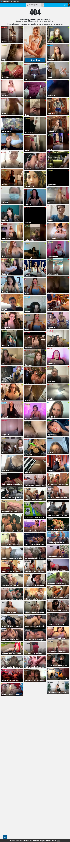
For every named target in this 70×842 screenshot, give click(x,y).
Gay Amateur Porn (15, 1)
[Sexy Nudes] (35, 62)
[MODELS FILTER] (65, 5)
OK (58, 840)
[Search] (42, 5)
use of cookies (52, 841)
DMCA (4, 837)
